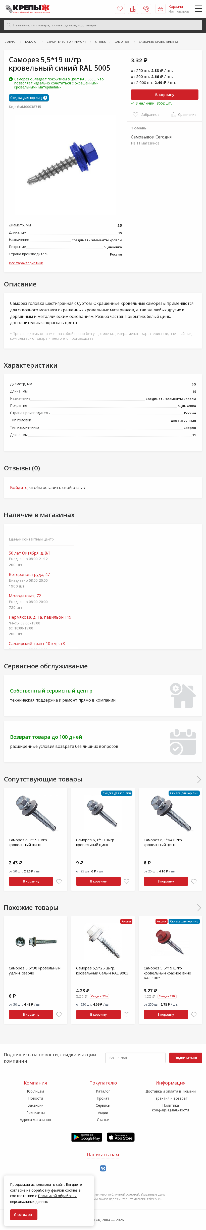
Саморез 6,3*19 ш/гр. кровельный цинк (28, 842)
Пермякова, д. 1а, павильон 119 (40, 617)
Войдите (18, 487)
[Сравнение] (133, 9)
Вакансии (35, 1105)
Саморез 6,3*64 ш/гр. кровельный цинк (163, 842)
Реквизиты (35, 1112)
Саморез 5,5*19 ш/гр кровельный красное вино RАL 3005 (167, 972)
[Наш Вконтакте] (103, 1168)
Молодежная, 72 (25, 596)
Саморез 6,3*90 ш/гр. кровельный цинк (95, 842)
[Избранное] (120, 9)
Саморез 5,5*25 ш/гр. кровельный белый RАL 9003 (102, 970)
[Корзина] (161, 9)
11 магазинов (148, 143)
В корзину (164, 94)
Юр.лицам (35, 1091)
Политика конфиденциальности (170, 1107)
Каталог (103, 1091)
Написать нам (103, 1155)
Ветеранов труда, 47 (29, 574)
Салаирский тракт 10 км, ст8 (37, 643)
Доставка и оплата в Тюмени (170, 1091)
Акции (103, 1112)
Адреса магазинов (35, 1119)
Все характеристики (26, 263)
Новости (35, 1098)
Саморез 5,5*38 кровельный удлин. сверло (35, 970)
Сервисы (103, 1105)
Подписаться (186, 1057)
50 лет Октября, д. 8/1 (30, 553)
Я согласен (23, 1214)
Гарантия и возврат (170, 1098)
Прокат (103, 1098)
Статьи (103, 1119)
